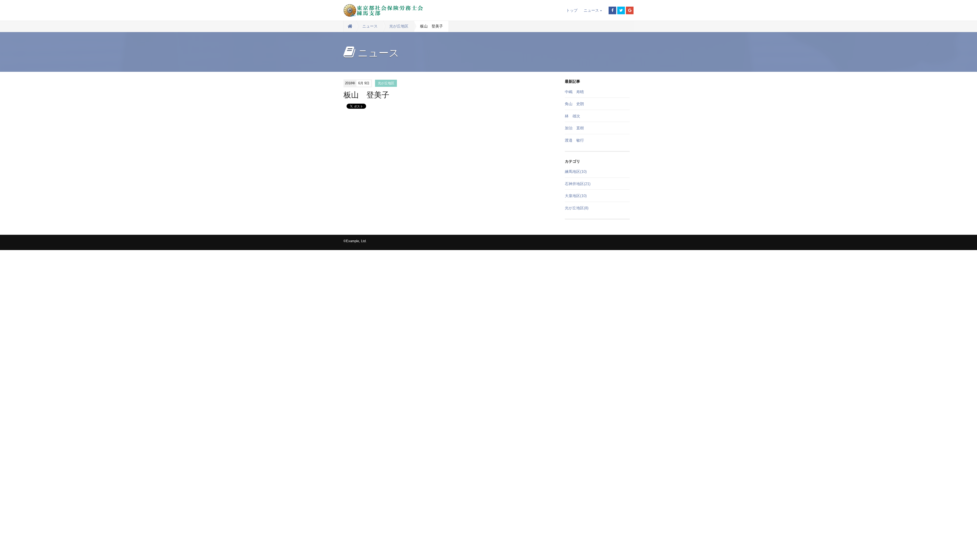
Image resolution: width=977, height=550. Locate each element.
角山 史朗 (574, 104)
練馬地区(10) (576, 171)
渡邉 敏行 (574, 140)
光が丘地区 (398, 26)
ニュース (591, 10)
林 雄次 (572, 116)
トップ (572, 10)
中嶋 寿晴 (574, 92)
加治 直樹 (574, 128)
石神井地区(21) (578, 184)
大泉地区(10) (576, 196)
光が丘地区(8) (576, 208)
